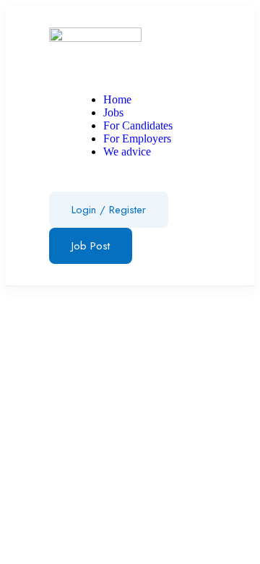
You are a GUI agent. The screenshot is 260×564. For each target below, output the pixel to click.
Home (117, 99)
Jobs (113, 112)
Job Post (91, 246)
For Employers (137, 138)
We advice (127, 151)
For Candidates (138, 125)
